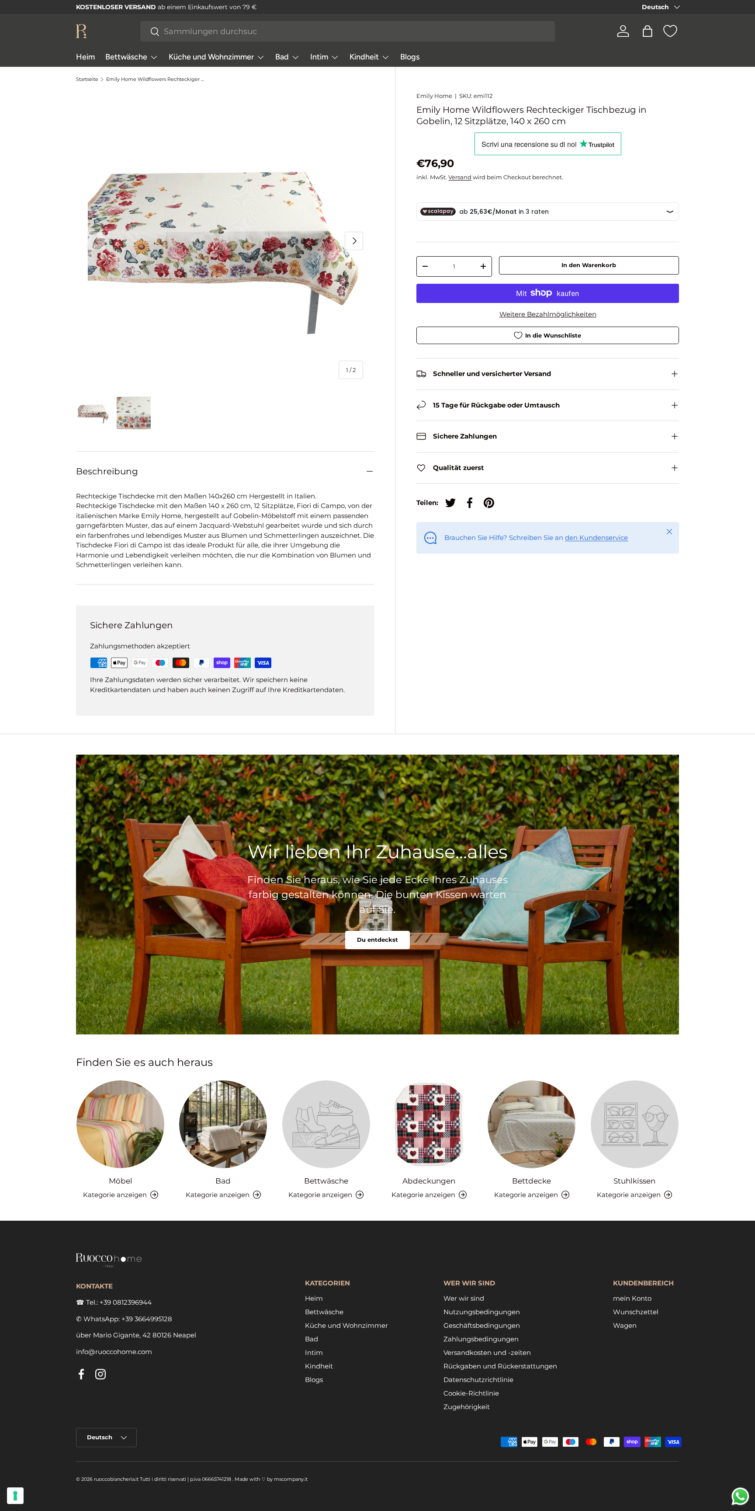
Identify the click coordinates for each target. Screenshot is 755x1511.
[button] (647, 31)
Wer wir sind (463, 1298)
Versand (459, 176)
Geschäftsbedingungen (481, 1325)
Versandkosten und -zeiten (487, 1352)
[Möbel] (120, 1124)
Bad (282, 57)
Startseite (87, 79)
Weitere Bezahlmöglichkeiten (547, 314)
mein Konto (632, 1298)
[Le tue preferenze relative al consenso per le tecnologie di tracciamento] (15, 1495)
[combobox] (347, 31)
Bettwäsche (126, 57)
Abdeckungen (428, 1180)
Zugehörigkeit (466, 1406)
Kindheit (364, 57)
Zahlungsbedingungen (481, 1338)
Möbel (120, 1180)
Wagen (625, 1325)
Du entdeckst (377, 939)
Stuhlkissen (634, 1180)
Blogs (409, 57)
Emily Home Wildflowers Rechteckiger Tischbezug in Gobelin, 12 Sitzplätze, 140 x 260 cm (155, 79)
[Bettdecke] (531, 1124)
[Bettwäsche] (326, 1124)
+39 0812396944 (126, 1302)
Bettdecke (531, 1180)
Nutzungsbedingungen (481, 1311)
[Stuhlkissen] (635, 1124)
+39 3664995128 (146, 1318)
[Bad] (223, 1124)
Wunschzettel (635, 1311)
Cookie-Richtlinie (471, 1393)
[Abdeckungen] (429, 1124)
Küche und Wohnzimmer (211, 57)
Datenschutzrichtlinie (478, 1379)
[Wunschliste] (670, 31)
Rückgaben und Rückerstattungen (500, 1365)
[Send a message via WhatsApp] (740, 1496)
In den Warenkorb (588, 264)
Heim (85, 57)
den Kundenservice (596, 537)
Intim (319, 57)
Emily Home (434, 95)
